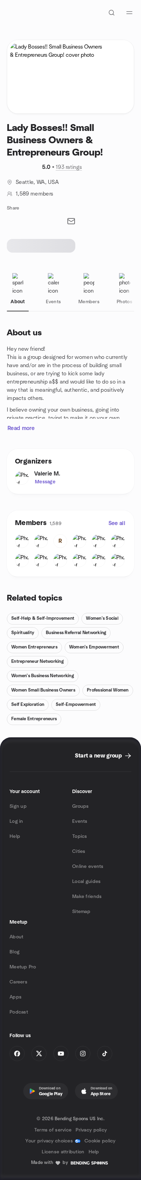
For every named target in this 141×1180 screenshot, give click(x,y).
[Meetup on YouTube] (60, 1053)
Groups (80, 806)
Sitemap (81, 911)
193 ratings (69, 167)
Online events (88, 866)
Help (15, 836)
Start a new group (98, 756)
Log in (16, 821)
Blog (15, 952)
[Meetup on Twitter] (39, 1053)
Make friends (87, 896)
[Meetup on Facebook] (17, 1053)
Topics (79, 836)
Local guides (86, 881)
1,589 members (34, 194)
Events (80, 821)
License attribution (63, 1152)
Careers (18, 982)
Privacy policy (91, 1130)
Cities (79, 851)
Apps (16, 997)
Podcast (19, 1012)
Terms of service (53, 1130)
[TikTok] (104, 1053)
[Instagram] (82, 1053)
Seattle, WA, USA (37, 182)
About (16, 937)
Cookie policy (100, 1141)
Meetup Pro (23, 967)
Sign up (18, 806)
